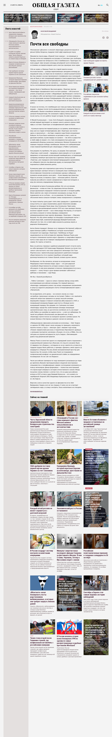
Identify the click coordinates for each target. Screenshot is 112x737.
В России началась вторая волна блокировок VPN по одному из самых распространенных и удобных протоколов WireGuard (69, 641)
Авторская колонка (36, 26)
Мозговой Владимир (48, 31)
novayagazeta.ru (36, 391)
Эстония (86, 417)
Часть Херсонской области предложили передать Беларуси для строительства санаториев (42, 423)
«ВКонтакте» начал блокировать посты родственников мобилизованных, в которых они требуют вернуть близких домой (42, 598)
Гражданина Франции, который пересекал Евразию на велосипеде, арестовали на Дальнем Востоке (69, 469)
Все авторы (105, 31)
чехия (31, 636)
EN (101, 5)
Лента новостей (12, 28)
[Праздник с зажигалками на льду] (103, 38)
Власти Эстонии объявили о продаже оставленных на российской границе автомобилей (95, 423)
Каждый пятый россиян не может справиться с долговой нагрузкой (41, 510)
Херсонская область (35, 417)
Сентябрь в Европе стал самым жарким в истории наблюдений (94, 594)
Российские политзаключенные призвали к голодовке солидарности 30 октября (96, 554)
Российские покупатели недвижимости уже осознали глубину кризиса (96, 96)
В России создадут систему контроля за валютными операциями (41, 553)
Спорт (56, 9)
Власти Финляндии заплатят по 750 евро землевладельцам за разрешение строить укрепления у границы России (95, 631)
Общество (89, 488)
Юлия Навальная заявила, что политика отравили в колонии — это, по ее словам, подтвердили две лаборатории (95, 457)
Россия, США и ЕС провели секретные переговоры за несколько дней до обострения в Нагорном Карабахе (67, 587)
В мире (61, 579)
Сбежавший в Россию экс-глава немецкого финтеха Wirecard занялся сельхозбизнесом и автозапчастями (67, 422)
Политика (89, 449)
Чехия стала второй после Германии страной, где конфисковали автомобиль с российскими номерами (41, 641)
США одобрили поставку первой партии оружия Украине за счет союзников (41, 468)
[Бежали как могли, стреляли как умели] (107, 38)
